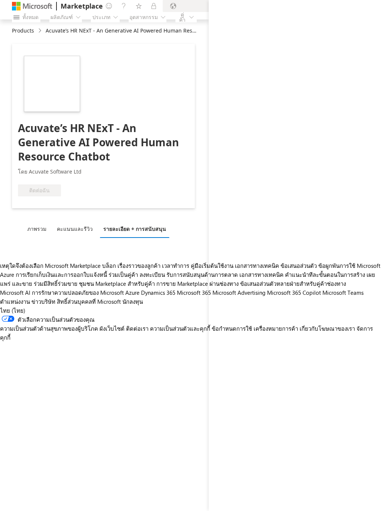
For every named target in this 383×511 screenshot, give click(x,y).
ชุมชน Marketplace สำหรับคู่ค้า (117, 283)
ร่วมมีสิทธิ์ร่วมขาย (55, 283)
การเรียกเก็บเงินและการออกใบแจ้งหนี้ (61, 274)
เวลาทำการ (175, 265)
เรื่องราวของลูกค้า (138, 265)
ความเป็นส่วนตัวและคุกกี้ (180, 328)
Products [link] (23, 30)
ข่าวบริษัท (43, 301)
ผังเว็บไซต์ (112, 328)
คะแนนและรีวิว (75, 228)
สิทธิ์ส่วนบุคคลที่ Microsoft (89, 301)
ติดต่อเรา (137, 328)
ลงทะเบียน (152, 274)
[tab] (38, 228)
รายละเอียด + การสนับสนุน (134, 228)
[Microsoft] (32, 6)
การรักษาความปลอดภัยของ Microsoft (78, 292)
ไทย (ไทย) (12, 310)
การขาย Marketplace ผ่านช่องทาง (197, 283)
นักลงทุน (132, 301)
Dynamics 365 (158, 292)
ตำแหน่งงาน (15, 301)
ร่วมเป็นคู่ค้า (123, 274)
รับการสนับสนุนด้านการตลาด (202, 274)
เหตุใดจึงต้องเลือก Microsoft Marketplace (50, 265)
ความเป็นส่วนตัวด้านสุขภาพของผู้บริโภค (49, 328)
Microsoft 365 (194, 292)
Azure (132, 292)
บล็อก (109, 265)
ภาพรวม (36, 228)
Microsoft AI (15, 292)
